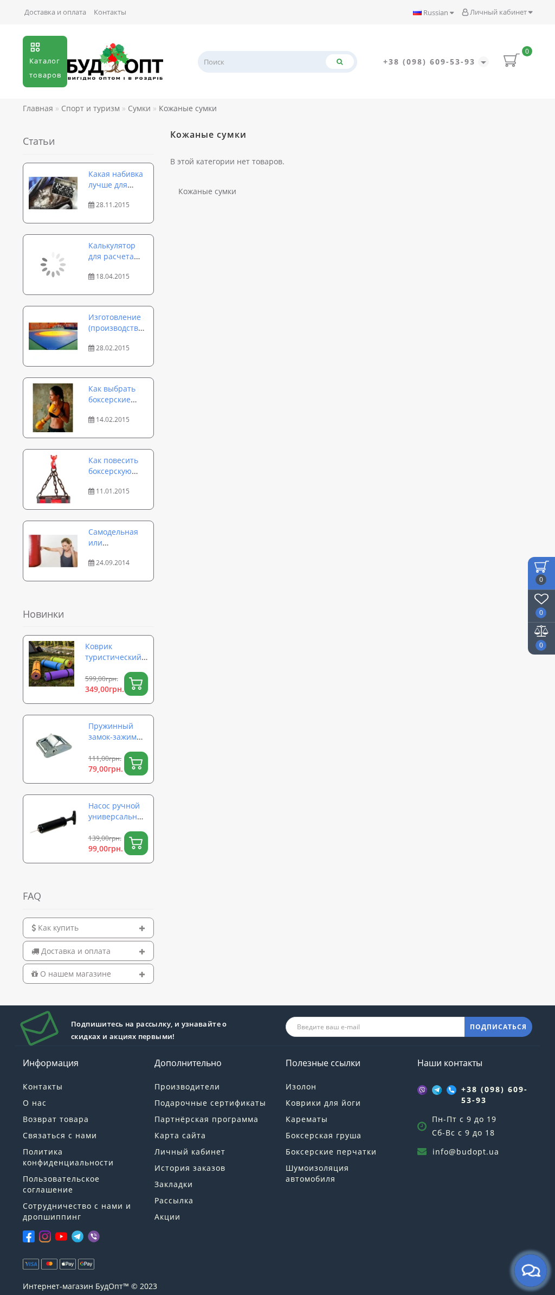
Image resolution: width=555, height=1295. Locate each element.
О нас (35, 1103)
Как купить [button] (57, 928)
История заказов (189, 1168)
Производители (187, 1086)
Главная (38, 108)
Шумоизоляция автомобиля (317, 1173)
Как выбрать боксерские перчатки (111, 399)
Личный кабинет (498, 12)
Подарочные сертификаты (210, 1103)
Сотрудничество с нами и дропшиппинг (77, 1211)
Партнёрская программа (206, 1119)
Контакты (110, 12)
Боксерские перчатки (331, 1151)
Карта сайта (180, 1135)
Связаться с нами (60, 1135)
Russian (436, 12)
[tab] (88, 928)
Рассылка (173, 1200)
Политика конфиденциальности (68, 1157)
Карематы (307, 1119)
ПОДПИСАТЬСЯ (498, 1026)
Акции (167, 1216)
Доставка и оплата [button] (75, 951)
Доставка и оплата (55, 12)
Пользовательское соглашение (61, 1184)
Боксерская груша (324, 1135)
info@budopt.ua (466, 1151)
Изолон (301, 1086)
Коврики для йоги (323, 1103)
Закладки (173, 1184)
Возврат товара (56, 1119)
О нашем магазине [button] (74, 974)
